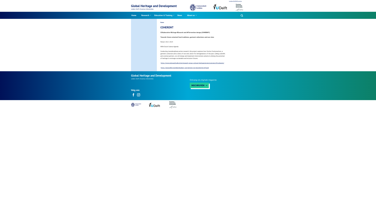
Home (133, 15)
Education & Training (163, 15)
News (179, 15)
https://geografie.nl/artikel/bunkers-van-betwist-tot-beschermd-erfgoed (185, 68)
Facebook (133, 94)
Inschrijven (197, 85)
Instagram (138, 94)
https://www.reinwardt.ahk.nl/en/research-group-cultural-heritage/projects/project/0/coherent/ (192, 63)
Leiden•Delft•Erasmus (235, 1)
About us (191, 15)
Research (145, 15)
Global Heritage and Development (154, 6)
